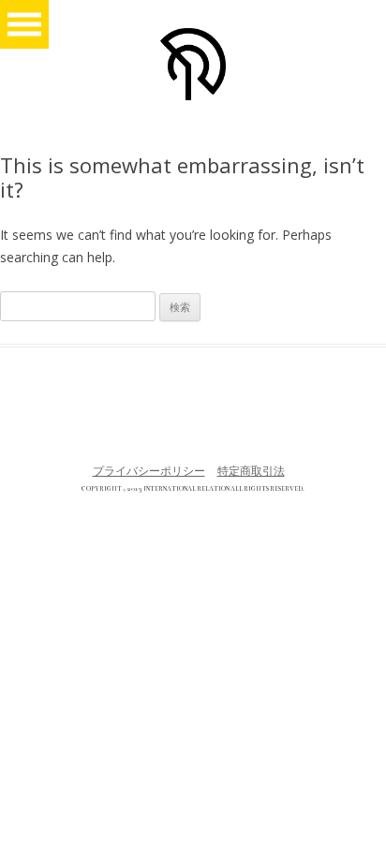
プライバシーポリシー (149, 471)
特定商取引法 (251, 471)
